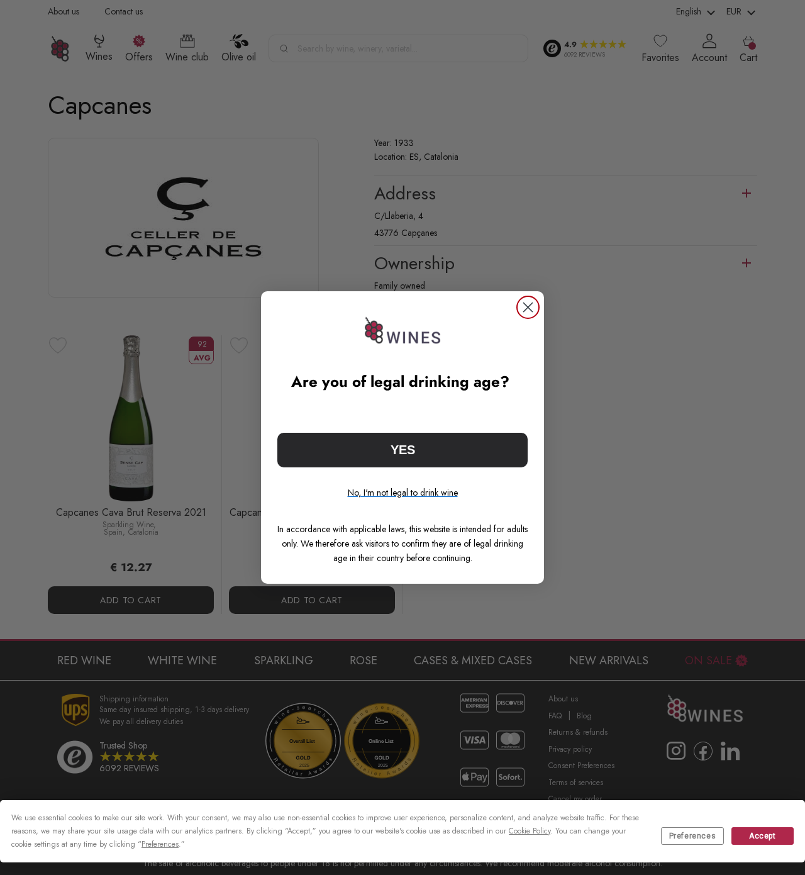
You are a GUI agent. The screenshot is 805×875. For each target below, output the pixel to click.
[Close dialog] (528, 307)
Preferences (692, 836)
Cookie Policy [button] (529, 831)
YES (403, 450)
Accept (762, 836)
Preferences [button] (160, 844)
